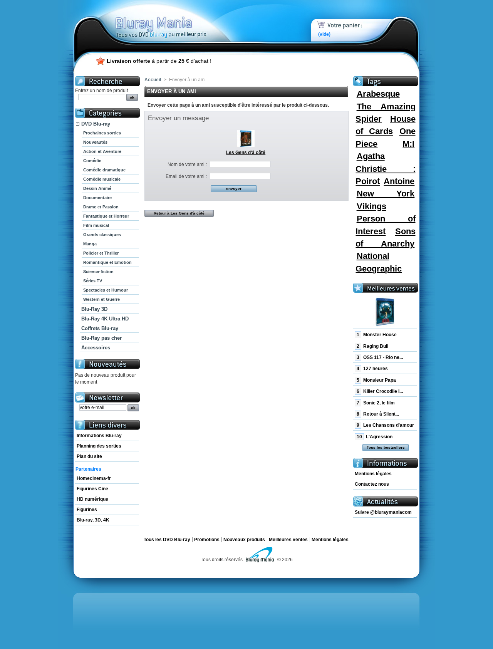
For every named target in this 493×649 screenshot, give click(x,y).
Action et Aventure (102, 151)
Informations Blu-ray (99, 435)
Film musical (96, 225)
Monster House (377, 334)
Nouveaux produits (244, 539)
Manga (90, 243)
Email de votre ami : (186, 176)
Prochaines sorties (102, 133)
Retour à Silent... (378, 414)
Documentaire (97, 197)
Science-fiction (98, 271)
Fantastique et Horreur (106, 216)
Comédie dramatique (104, 170)
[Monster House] (385, 312)
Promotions (207, 539)
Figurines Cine (92, 488)
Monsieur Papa (376, 380)
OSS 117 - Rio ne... (380, 357)
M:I (408, 144)
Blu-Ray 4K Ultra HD (105, 319)
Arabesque (378, 94)
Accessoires (95, 347)
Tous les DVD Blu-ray (167, 539)
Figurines (87, 509)
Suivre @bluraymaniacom (383, 512)
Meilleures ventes (288, 539)
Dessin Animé (97, 188)
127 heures (372, 368)
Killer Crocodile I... (380, 391)
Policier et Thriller (101, 253)
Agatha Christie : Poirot (385, 168)
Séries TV (92, 280)
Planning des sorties (99, 446)
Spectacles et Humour (105, 290)
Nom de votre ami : (187, 164)
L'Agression (374, 436)
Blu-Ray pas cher (101, 338)
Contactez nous (372, 484)
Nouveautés (95, 142)
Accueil (152, 79)
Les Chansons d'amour (385, 425)
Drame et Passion (101, 207)
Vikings (371, 206)
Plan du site (89, 456)
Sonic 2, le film (376, 403)
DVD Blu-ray (95, 124)
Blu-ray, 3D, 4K (93, 520)
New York (386, 193)
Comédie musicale (102, 179)
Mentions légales (373, 473)
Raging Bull (372, 346)
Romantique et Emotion (107, 262)
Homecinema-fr (94, 478)
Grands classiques (102, 234)
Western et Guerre (101, 299)
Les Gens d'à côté (245, 152)
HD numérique (92, 499)
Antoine (399, 181)
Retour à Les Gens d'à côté (179, 213)
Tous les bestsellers (386, 447)
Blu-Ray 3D (94, 309)
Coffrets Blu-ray (99, 328)
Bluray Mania (175, 19)
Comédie (92, 160)
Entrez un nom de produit (101, 90)
